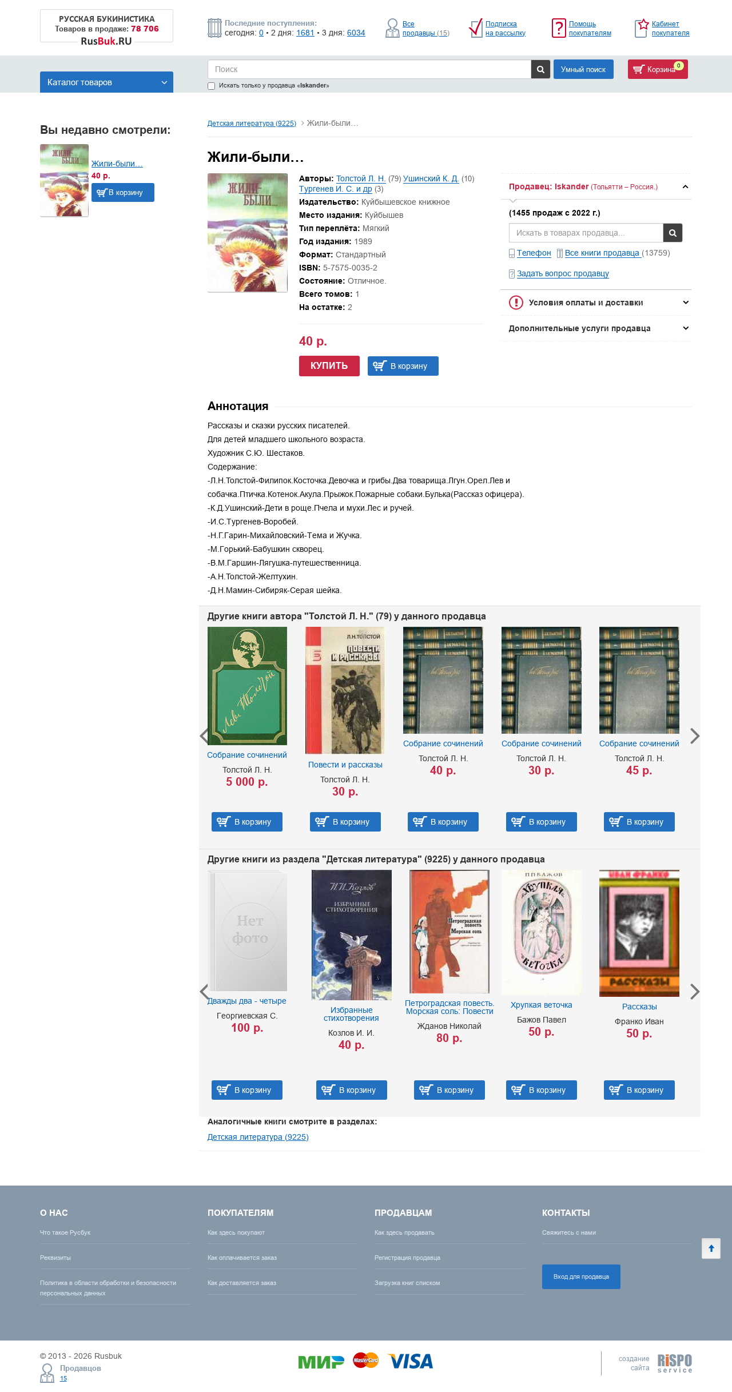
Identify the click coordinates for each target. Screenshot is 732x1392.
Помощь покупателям (590, 28)
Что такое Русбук (65, 1232)
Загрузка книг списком (407, 1283)
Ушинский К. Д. (431, 178)
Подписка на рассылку (506, 28)
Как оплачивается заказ (242, 1258)
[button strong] (595, 186)
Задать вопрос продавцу (563, 273)
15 (63, 1378)
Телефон (534, 252)
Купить (329, 365)
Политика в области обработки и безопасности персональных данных (108, 1287)
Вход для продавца (581, 1276)
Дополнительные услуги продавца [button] (580, 328)
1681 (305, 32)
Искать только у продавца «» (274, 85)
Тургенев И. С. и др (335, 188)
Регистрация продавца (407, 1258)
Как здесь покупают (236, 1232)
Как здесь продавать (405, 1232)
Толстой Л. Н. (361, 178)
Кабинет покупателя (671, 28)
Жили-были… (117, 163)
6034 (356, 32)
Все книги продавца (603, 252)
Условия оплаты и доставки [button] (586, 302)
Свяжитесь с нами (569, 1232)
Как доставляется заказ (242, 1283)
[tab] (595, 186)
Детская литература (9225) (252, 123)
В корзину (126, 192)
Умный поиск (583, 69)
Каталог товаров (79, 82)
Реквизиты (55, 1258)
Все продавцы (426, 28)
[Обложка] (248, 288)
